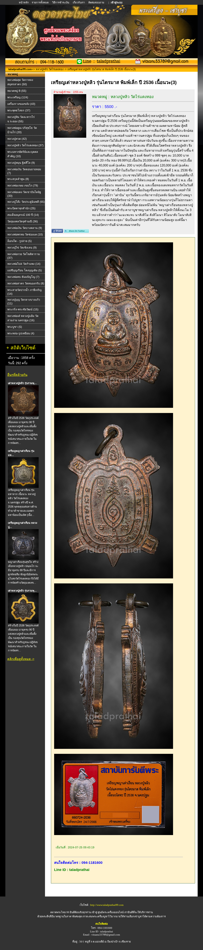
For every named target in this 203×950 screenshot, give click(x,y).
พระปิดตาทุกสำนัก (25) (21, 208)
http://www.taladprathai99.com (107, 904)
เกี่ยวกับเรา (79, 2)
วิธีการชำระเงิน (61, 2)
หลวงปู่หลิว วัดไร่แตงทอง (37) (25, 145)
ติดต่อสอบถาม (96, 2)
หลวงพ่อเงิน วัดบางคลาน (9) (24, 227)
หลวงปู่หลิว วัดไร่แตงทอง (49, 69)
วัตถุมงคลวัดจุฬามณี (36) (22, 221)
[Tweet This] (76, 231)
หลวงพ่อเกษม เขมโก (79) (22, 185)
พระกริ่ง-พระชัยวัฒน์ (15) (22, 309)
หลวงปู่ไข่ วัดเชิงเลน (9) (22, 247)
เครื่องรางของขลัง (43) (21, 103)
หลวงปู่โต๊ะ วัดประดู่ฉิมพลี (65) (26, 201)
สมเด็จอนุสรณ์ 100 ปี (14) (23, 214)
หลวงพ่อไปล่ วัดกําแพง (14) (23, 263)
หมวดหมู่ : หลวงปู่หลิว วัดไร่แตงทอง (123, 97)
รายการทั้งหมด (40, 2)
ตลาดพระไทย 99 (59, 912)
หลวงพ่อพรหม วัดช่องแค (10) (25, 234)
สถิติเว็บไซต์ (23, 347)
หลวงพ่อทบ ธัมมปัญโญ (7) (23, 276)
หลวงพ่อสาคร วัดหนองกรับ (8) (25, 283)
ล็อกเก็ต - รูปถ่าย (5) (19, 241)
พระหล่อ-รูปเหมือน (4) (20, 333)
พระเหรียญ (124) (17, 97)
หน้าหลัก (24, 2)
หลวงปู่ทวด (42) (17, 138)
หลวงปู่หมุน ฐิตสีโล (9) (21, 162)
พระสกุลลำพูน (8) (18, 179)
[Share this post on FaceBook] (57, 231)
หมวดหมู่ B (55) (16, 90)
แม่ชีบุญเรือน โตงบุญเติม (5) (24, 270)
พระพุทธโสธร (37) (18, 110)
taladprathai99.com (20, 69)
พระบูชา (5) (14, 326)
